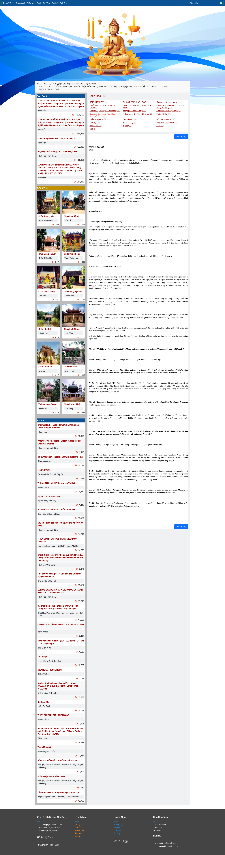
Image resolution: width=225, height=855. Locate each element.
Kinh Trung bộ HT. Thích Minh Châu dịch (56, 138)
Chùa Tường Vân (46, 216)
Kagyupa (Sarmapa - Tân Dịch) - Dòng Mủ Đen (75, 83)
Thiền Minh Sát (44, 747)
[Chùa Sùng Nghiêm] (73, 277)
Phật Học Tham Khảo (47, 155)
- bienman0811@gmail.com (48, 827)
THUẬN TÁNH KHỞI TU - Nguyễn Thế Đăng (57, 483)
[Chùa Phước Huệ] (73, 390)
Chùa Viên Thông (72, 253)
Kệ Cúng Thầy (44, 702)
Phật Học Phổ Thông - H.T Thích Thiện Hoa (57, 151)
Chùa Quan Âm (45, 366)
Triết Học (42, 177)
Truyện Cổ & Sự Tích (47, 580)
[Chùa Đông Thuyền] (48, 239)
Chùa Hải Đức (70, 366)
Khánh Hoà (44, 333)
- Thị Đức (157, 830)
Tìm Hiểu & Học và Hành (49, 513)
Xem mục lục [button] (181, 136)
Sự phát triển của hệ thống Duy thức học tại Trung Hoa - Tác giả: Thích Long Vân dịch (58, 607)
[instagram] (126, 841)
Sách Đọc (48, 83)
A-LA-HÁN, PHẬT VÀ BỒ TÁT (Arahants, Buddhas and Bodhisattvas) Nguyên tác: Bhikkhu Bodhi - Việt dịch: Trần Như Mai (60, 731)
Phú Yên (42, 295)
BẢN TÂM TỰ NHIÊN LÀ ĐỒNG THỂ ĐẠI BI (57, 760)
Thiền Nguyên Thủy (46, 751)
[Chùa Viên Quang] (48, 277)
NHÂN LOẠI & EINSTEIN (49, 496)
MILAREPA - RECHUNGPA (50, 669)
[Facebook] (119, 841)
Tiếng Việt (7, 3)
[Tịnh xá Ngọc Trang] (48, 390)
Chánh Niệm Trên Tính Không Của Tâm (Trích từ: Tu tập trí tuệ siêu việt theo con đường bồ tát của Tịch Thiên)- (60, 557)
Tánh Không (43, 631)
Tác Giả (55, 3)
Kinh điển (42, 110)
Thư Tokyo (42, 656)
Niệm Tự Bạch (44, 706)
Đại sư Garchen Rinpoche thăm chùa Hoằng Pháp (61, 456)
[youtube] (115, 841)
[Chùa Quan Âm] (48, 352)
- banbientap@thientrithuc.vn (49, 824)
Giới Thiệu (64, 3)
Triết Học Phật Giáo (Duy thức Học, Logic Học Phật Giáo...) (60, 614)
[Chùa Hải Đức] (73, 352)
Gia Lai (42, 370)
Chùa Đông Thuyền (47, 253)
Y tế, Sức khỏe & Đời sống (49, 660)
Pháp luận (42, 431)
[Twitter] (122, 841)
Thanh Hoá (69, 295)
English (117, 827)
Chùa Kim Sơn (45, 329)
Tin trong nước (44, 461)
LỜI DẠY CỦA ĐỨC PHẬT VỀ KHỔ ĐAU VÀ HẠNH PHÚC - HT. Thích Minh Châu (60, 591)
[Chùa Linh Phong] (73, 315)
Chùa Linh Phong (72, 329)
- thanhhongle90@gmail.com (49, 830)
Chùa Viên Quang (46, 291)
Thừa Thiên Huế (46, 220)
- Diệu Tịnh (157, 827)
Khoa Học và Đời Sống (48, 447)
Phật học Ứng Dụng (46, 564)
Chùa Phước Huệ (72, 404)
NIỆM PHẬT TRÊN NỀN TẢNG (51, 776)
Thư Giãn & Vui (44, 647)
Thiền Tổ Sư (43, 487)
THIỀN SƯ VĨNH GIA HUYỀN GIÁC (53, 715)
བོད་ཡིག (117, 833)
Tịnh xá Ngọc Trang (47, 404)
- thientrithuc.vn (159, 824)
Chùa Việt (31, 3)
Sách (39, 3)
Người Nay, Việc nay (47, 500)
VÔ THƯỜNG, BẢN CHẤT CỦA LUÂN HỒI (56, 509)
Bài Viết (46, 3)
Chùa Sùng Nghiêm (73, 291)
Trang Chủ (20, 3)
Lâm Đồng (68, 333)
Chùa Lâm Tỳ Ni (71, 216)
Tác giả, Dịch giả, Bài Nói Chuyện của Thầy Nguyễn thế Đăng (60, 766)
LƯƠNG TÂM (44, 470)
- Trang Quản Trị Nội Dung (48, 844)
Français (117, 830)
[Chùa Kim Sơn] (48, 315)
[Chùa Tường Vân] (48, 202)
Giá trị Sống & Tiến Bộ (48, 692)
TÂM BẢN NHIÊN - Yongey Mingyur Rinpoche (58, 792)
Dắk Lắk (68, 220)
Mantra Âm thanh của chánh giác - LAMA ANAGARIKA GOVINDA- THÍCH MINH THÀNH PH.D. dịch (58, 686)
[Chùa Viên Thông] (73, 239)
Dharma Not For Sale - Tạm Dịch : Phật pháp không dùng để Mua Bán (58, 426)
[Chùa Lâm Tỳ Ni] (73, 202)
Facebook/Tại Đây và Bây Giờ (51, 474)
